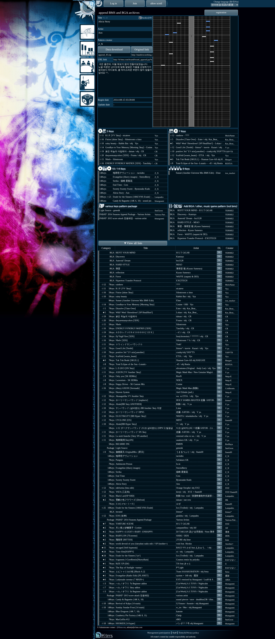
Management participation (158, 633)
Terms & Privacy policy (189, 633)
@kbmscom (121, 627)
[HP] (150, 18)
